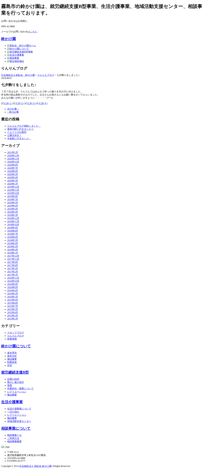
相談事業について (16, 428)
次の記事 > (13, 109)
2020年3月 (12, 180)
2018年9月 (12, 227)
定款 (9, 365)
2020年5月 (12, 174)
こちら (33, 31)
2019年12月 (13, 187)
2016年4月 (12, 290)
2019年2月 (12, 212)
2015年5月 (12, 309)
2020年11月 (13, 158)
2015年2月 (12, 315)
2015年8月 (12, 303)
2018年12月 (13, 218)
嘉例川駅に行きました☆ (20, 129)
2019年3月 (12, 209)
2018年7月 (12, 234)
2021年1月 (12, 152)
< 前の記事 (13, 112)
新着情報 (12, 339)
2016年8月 (12, 287)
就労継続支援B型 (15, 372)
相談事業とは (14, 435)
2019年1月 (12, 215)
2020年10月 (13, 162)
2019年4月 (12, 205)
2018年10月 (13, 224)
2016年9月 (12, 284)
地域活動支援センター (19, 421)
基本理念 (12, 353)
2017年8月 (12, 265)
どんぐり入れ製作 (16, 132)
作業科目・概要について (20, 388)
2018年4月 (12, 243)
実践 (9, 385)
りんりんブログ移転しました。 (24, 126)
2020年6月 (12, 171)
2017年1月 (12, 275)
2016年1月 (12, 296)
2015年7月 (12, 306)
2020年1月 (12, 183)
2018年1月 (12, 253)
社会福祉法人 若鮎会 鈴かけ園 (35, 466)
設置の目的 (13, 379)
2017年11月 (13, 259)
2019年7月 (12, 199)
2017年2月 (12, 271)
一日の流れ (13, 412)
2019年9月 (12, 196)
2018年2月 (12, 249)
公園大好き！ (14, 135)
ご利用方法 (13, 438)
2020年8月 (12, 165)
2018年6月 (12, 237)
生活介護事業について (19, 408)
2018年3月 (12, 246)
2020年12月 (13, 155)
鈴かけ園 (8, 39)
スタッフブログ (15, 332)
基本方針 (12, 356)
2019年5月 (12, 202)
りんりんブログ (15, 335)
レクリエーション (16, 391)
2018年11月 (13, 221)
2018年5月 (12, 240)
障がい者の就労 (15, 382)
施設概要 (12, 359)
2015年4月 (12, 312)
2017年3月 (12, 268)
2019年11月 (13, 190)
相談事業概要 (14, 441)
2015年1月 (12, 318)
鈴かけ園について (16, 346)
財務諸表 (12, 362)
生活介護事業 (12, 402)
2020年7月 (12, 168)
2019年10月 (13, 193)
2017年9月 (12, 262)
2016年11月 (13, 278)
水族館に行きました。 (19, 138)
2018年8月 (12, 231)
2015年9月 (12, 300)
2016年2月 (12, 293)
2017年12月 (13, 256)
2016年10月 (13, 281)
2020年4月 (12, 177)
